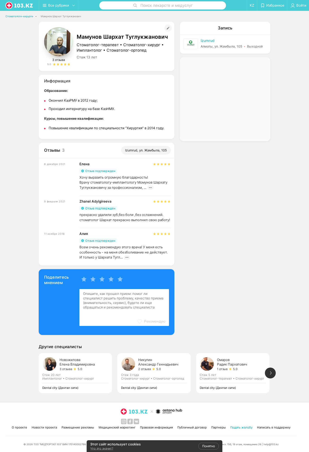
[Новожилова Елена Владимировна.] (78, 373)
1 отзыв (222, 369)
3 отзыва (58, 60)
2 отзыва (144, 369)
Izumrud (207, 40)
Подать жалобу (241, 427)
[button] (151, 321)
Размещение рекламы (78, 427)
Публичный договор (192, 427)
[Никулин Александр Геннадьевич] (156, 373)
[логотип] (19, 5)
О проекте (19, 427)
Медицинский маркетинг (117, 427)
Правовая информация (156, 427)
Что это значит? (101, 448)
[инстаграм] (123, 421)
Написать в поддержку (273, 427)
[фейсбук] (130, 421)
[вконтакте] (136, 421)
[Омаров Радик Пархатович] (235, 373)
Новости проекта (44, 427)
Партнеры (218, 427)
